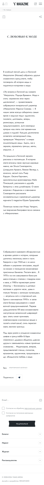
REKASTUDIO (24, 481)
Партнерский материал (18, 368)
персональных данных (33, 408)
